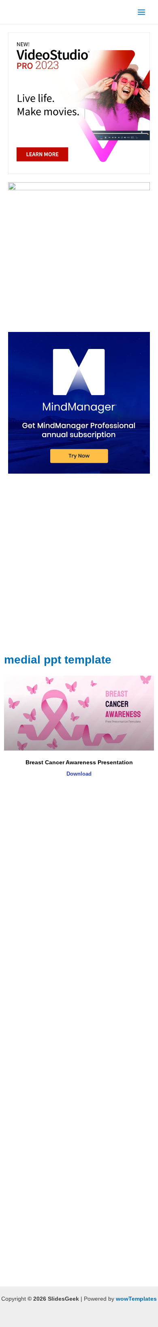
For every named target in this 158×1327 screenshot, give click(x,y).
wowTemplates (136, 1299)
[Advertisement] (79, 569)
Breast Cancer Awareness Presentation (79, 762)
